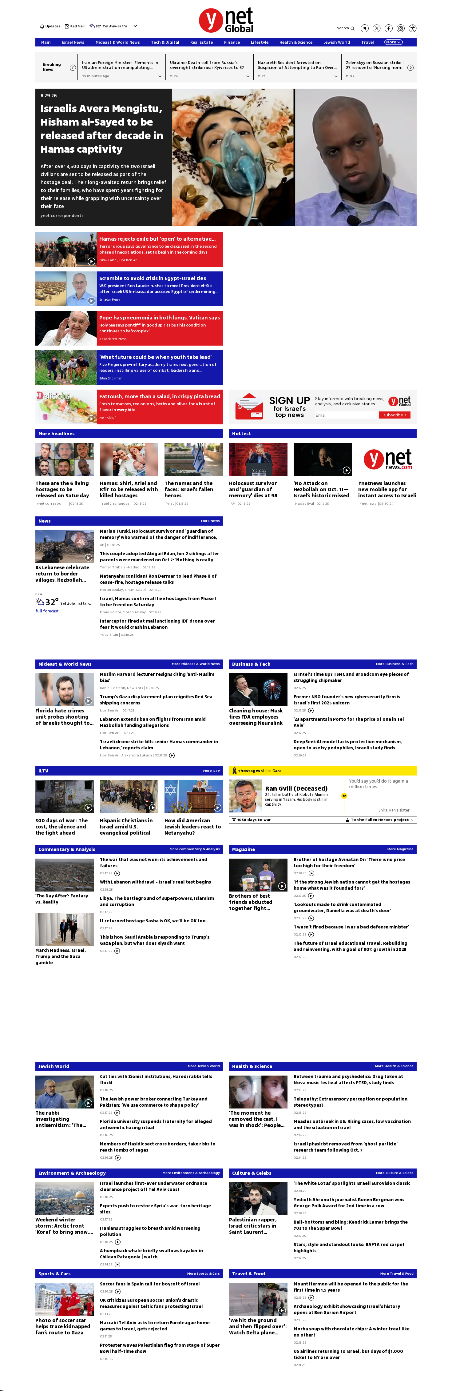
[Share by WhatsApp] (111, 76)
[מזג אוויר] (92, 27)
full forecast (47, 611)
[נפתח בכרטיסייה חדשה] (365, 28)
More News (210, 520)
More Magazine (400, 849)
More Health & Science (394, 1066)
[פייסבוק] (389, 28)
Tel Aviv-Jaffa (115, 26)
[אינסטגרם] (401, 28)
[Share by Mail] (93, 76)
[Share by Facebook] (119, 76)
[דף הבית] (226, 31)
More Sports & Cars (203, 1273)
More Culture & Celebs (395, 1173)
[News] (132, 521)
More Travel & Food (397, 1273)
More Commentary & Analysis (195, 849)
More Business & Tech (395, 664)
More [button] (391, 42)
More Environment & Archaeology (191, 1173)
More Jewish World (204, 1066)
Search (343, 28)
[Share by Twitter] (102, 76)
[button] (134, 26)
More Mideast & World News (196, 664)
